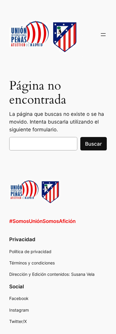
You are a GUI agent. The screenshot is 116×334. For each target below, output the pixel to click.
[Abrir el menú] (103, 34)
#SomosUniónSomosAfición (42, 221)
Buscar (93, 144)
